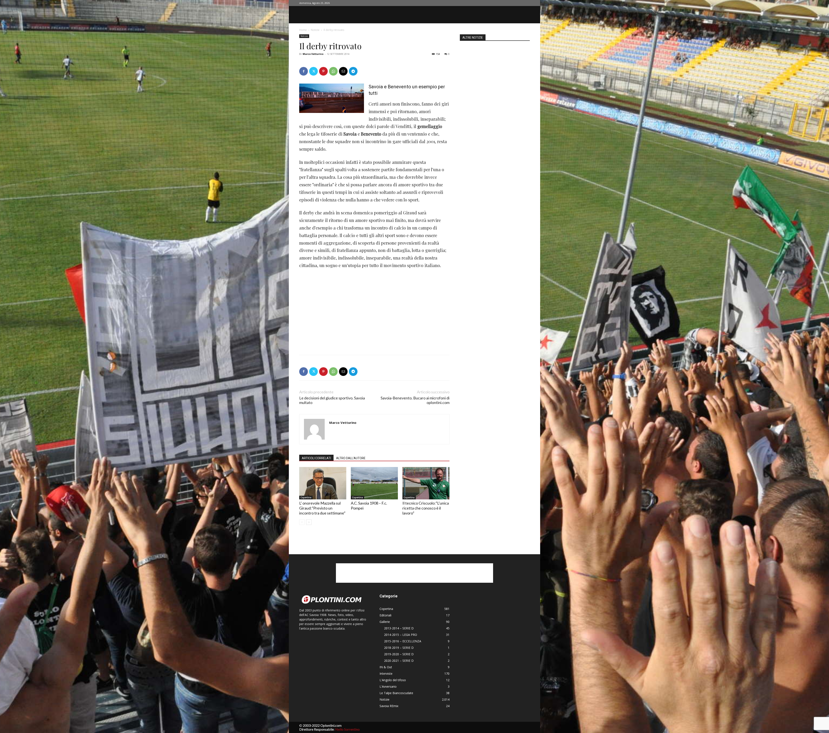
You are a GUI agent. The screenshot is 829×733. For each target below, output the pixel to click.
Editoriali (385, 615)
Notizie (315, 30)
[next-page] (309, 522)
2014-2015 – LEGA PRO (400, 635)
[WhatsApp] (333, 71)
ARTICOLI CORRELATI (316, 458)
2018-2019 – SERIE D (399, 648)
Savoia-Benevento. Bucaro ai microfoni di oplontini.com (415, 400)
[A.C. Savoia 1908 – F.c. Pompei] (374, 483)
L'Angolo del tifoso (393, 680)
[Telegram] (353, 71)
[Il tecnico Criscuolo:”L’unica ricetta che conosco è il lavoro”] (425, 483)
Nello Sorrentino (347, 729)
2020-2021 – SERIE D (399, 661)
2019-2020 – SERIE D (399, 654)
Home (303, 30)
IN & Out (386, 667)
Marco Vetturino (313, 53)
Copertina (306, 497)
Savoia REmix (389, 706)
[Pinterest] (323, 71)
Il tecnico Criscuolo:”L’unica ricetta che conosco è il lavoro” (425, 508)
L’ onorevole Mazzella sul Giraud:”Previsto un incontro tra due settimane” (322, 508)
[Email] (343, 71)
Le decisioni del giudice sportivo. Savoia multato (332, 400)
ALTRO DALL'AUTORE (350, 458)
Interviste (386, 673)
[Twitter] (313, 71)
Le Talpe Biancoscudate (396, 693)
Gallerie (385, 622)
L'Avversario (388, 686)
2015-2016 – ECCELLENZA (402, 641)
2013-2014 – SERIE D (399, 628)
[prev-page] (302, 522)
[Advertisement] (331, 304)
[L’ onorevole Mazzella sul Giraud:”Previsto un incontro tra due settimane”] (322, 483)
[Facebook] (303, 71)
